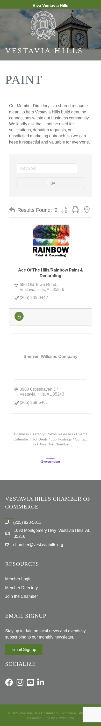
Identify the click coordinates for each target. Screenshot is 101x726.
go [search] (53, 182)
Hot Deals (40, 439)
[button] (12, 210)
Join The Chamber (54, 444)
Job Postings (61, 439)
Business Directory (29, 434)
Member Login (18, 579)
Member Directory (21, 588)
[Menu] (89, 77)
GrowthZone (65, 718)
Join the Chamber (21, 596)
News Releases (60, 434)
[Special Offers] (19, 319)
